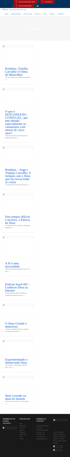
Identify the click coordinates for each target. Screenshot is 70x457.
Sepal (21, 423)
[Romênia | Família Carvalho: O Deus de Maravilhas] (18, 54)
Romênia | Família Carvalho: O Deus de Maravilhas (16, 71)
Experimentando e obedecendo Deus (16, 361)
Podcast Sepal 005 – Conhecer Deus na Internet (17, 287)
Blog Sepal (22, 432)
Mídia (21, 436)
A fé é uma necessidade (12, 265)
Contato (22, 438)
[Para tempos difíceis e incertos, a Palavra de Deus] (18, 202)
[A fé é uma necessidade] (18, 247)
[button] (66, 14)
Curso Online (23, 434)
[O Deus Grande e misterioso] (18, 311)
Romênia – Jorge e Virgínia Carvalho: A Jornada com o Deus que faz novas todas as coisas (18, 176)
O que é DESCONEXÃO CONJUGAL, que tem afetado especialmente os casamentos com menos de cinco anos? (16, 122)
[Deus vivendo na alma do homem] (18, 383)
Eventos (22, 430)
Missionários (23, 425)
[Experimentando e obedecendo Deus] (18, 347)
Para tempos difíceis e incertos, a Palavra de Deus (17, 220)
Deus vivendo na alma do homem (15, 397)
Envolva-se (22, 428)
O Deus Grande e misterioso (16, 325)
